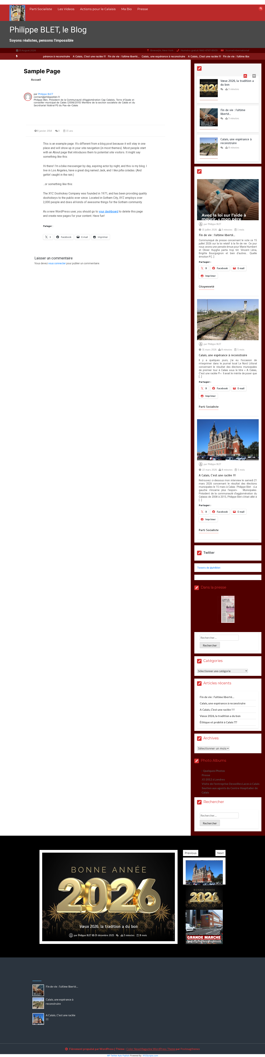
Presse (142, 9)
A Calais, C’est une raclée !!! (71, 56)
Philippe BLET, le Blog (48, 29)
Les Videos (66, 9)
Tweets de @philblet (208, 567)
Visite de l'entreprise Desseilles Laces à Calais (230, 783)
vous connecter (57, 263)
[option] (106, 56)
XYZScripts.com (150, 1055)
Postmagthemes (190, 1049)
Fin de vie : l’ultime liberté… (106, 56)
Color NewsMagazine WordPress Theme (150, 1049)
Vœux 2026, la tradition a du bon (220, 716)
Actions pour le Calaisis (98, 9)
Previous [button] (190, 853)
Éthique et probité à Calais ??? (218, 722)
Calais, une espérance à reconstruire (146, 56)
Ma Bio (126, 9)
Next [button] (220, 853)
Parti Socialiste (41, 9)
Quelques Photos (214, 770)
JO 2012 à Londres (213, 779)
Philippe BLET (45, 94)
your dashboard (108, 211)
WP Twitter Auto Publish (118, 1055)
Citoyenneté (206, 286)
